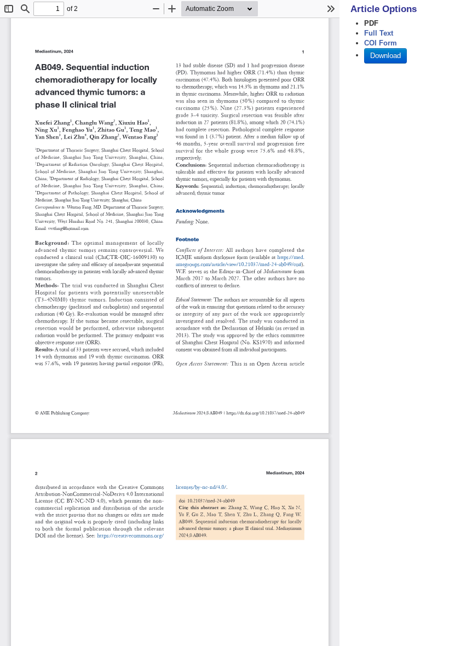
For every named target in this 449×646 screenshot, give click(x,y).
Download (385, 55)
